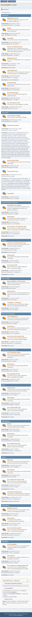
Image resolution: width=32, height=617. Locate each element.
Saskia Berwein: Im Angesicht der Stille (16, 132)
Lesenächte (10, 193)
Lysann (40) (25, 586)
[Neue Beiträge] (4, 20)
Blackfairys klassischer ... (6, 233)
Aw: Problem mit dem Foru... (7, 25)
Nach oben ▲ (25, 613)
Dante (15, 35)
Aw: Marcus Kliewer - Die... (7, 333)
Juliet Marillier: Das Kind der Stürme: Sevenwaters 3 (12, 140)
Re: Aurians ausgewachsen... (7, 381)
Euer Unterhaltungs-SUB (14, 528)
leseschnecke (17, 440)
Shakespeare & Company (14, 205)
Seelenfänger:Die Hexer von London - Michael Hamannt (13, 135)
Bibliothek (10, 460)
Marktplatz (10, 38)
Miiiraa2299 (17, 431)
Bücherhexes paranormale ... (7, 343)
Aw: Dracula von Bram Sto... (7, 214)
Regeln (9, 28)
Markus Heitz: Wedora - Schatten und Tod (14, 181)
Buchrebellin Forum (9, 5)
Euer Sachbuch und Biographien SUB (17, 565)
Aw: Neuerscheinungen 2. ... (7, 99)
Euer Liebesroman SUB (13, 443)
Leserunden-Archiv (12, 171)
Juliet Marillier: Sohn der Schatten (12, 145)
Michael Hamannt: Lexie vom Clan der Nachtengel (19, 139)
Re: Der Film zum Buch (6, 361)
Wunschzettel (11, 236)
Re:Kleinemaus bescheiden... (7, 450)
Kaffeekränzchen (12, 58)
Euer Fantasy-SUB (12, 265)
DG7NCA (17, 44)
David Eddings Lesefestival (10, 149)
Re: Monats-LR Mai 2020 (6, 167)
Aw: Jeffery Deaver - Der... (6, 394)
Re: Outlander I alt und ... (6, 299)
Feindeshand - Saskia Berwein (7, 137)
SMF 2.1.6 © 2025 (12, 615)
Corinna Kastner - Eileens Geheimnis (14, 156)
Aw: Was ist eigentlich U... (6, 515)
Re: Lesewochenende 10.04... (7, 198)
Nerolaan (16, 167)
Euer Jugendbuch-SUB (13, 374)
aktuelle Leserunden (13, 125)
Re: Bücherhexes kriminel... (7, 414)
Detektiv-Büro (11, 387)
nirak (16, 108)
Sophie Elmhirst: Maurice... (7, 562)
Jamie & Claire (11, 291)
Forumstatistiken (8, 588)
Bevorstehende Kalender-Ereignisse (13, 583)
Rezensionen (11, 216)
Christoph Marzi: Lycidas (15, 146)
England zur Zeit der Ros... (7, 499)
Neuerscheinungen (12, 92)
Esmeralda (17, 333)
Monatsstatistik (11, 82)
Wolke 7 (9, 424)
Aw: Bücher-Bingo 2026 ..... (7, 77)
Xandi (15, 299)
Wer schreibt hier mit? (13, 102)
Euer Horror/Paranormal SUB (15, 336)
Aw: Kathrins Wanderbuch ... (7, 55)
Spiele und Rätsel (11, 67)
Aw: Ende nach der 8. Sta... (7, 309)
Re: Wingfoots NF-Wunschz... (7, 572)
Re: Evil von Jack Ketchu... (6, 323)
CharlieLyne (14, 592)
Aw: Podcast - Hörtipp (6, 65)
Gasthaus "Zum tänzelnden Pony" (16, 243)
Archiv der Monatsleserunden (14, 178)
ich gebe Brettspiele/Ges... (7, 44)
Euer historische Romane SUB (15, 479)
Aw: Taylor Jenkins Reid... (6, 440)
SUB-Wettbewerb (12, 70)
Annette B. (17, 467)
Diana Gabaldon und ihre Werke (16, 281)
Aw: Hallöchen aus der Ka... (7, 108)
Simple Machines (19, 615)
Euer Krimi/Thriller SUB (13, 407)
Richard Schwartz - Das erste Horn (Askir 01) (15, 185)
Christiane (18, 25)
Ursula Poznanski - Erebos (16, 151)
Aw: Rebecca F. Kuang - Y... (7, 223)
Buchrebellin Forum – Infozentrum (11, 580)
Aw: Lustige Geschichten (6, 250)
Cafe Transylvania (12, 316)
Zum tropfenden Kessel (13, 352)
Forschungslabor (12, 544)
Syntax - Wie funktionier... (6, 35)
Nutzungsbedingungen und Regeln (14, 613)
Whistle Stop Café (12, 508)
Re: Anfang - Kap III (5, 176)
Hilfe (5, 613)
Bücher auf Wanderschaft (14, 46)
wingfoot (17, 572)
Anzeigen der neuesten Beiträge (10, 596)
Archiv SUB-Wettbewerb (13, 80)
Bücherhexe (16, 233)
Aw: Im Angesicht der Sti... (7, 121)
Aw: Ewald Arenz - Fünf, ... (6, 525)
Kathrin (14, 288)
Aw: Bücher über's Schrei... (7, 553)
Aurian (17, 381)
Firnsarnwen (17, 89)
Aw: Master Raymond (6, 288)
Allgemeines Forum (12, 18)
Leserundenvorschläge (13, 115)
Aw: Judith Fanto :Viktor (6, 476)
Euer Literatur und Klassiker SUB (16, 226)
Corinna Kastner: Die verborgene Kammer (16, 153)
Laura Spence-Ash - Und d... (7, 486)
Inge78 (16, 55)
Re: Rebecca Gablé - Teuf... (7, 467)
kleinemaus (18, 450)
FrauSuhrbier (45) (19, 586)
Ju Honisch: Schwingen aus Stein (11, 148)
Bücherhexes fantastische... (7, 272)
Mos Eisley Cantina (12, 252)
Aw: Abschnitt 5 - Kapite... (6, 130)
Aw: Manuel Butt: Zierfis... (6, 371)
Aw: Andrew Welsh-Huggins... (7, 404)
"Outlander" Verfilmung (14, 302)
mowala (16, 371)
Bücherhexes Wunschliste (7, 535)
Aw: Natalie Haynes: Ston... (7, 262)
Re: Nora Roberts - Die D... (7, 431)
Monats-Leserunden (13, 160)
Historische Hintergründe (14, 492)
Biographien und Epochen (13, 501)
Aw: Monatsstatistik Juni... (6, 89)
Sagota (16, 486)
